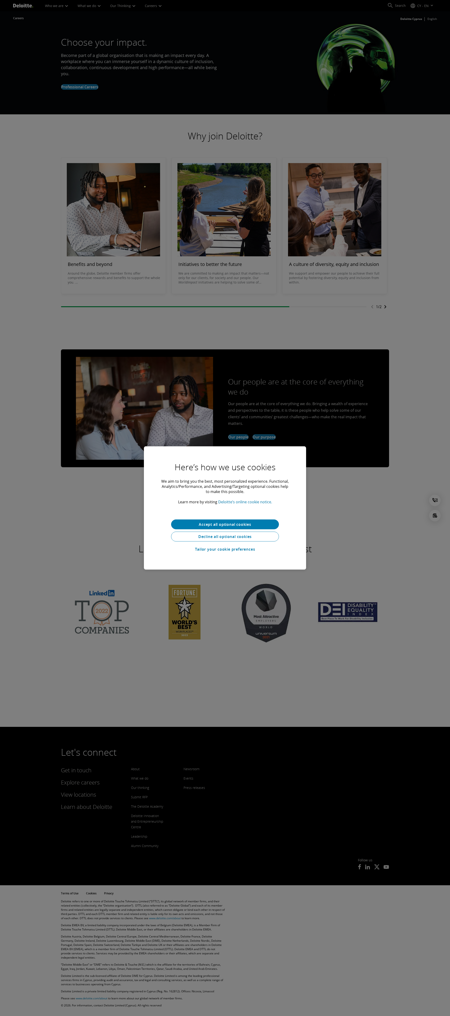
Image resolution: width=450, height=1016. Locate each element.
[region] (225, 508)
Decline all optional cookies (225, 536)
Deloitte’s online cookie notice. (245, 501)
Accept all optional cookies (225, 524)
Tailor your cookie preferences (225, 549)
